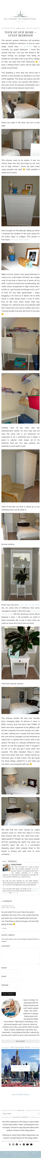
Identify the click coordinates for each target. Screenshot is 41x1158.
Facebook (6, 893)
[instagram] (13, 1144)
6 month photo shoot (19, 240)
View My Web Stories (21, 1094)
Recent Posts (12, 861)
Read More (20, 1041)
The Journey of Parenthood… (19, 1153)
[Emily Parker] (6, 871)
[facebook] (17, 1144)
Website (4, 985)
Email (4, 976)
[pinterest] (24, 1144)
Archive (24, 1154)
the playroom (26, 46)
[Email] (31, 1144)
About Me (34, 889)
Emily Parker (16, 864)
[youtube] (27, 1144)
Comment (6, 946)
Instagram (35, 891)
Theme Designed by (20, 1156)
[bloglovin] (20, 1144)
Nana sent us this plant (29, 605)
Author (4, 861)
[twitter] (10, 1144)
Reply (5, 928)
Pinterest (14, 893)
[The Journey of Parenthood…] (20, 16)
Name (4, 968)
